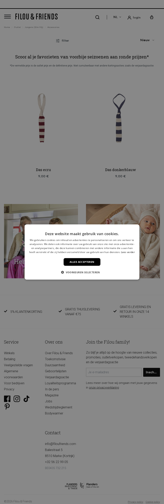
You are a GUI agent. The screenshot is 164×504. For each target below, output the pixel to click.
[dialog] (82, 252)
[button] (82, 272)
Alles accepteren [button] (82, 261)
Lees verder (128, 252)
